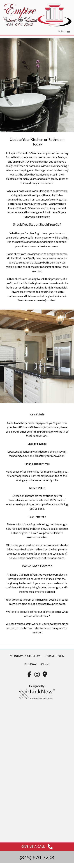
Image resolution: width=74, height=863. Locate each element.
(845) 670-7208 (37, 857)
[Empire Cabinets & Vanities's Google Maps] (44, 675)
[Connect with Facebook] (29, 675)
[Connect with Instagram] (37, 675)
